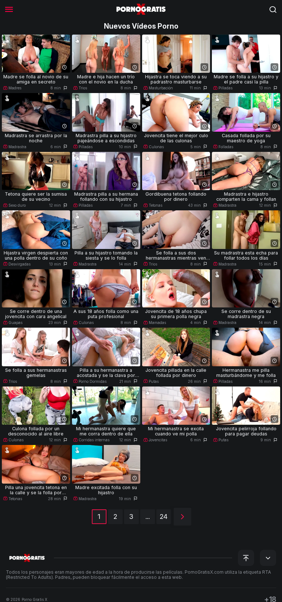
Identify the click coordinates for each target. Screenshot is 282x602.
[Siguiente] (182, 517)
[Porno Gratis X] (141, 9)
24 (163, 516)
